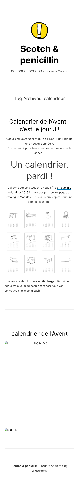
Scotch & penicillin (25, 466)
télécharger (48, 281)
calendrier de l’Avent (39, 333)
